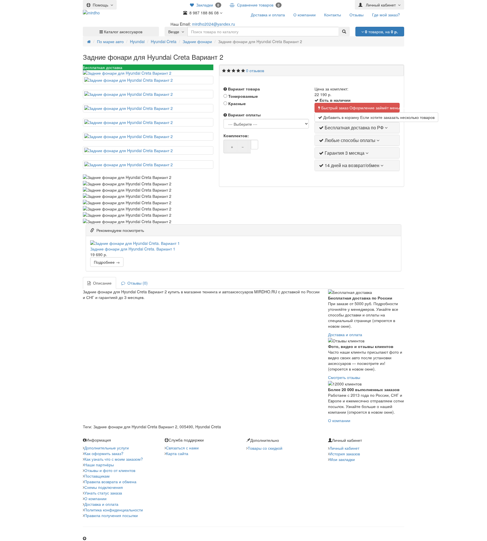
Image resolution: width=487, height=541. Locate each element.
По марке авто (110, 41)
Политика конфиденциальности (113, 510)
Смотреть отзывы (344, 377)
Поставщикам (97, 476)
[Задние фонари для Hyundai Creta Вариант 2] (148, 73)
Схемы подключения (103, 487)
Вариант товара (243, 89)
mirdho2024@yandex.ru (213, 24)
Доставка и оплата (345, 334)
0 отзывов (255, 70)
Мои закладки (342, 459)
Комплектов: (235, 135)
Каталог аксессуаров (122, 31)
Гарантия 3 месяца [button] (345, 153)
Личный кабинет (344, 448)
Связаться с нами (182, 448)
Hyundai (137, 41)
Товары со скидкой (265, 448)
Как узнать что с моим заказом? (113, 459)
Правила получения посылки (111, 515)
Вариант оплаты (244, 114)
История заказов (344, 453)
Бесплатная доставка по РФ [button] (354, 127)
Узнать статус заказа (103, 493)
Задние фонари (197, 41)
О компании (339, 420)
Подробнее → (107, 262)
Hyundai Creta (163, 41)
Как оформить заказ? (103, 453)
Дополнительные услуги (106, 448)
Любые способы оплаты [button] (350, 140)
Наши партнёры (99, 464)
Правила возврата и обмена (110, 481)
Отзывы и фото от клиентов (109, 470)
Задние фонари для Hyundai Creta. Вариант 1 (132, 249)
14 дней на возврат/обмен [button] (352, 165)
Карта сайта (177, 453)
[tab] (357, 127)
